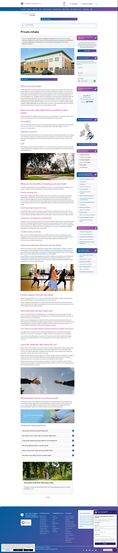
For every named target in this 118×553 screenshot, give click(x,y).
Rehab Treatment (48, 9)
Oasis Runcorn (43, 523)
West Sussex (55, 531)
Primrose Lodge (43, 524)
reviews (23, 405)
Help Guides (86, 9)
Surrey (54, 519)
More (37, 488)
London (54, 516)
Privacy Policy (68, 531)
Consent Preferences (69, 538)
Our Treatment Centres (76, 9)
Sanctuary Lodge (43, 528)
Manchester (55, 517)
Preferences (8, 550)
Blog (91, 9)
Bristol (54, 526)
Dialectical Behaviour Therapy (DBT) (46, 253)
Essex (54, 524)
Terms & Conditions (69, 535)
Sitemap (67, 536)
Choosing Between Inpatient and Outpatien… (40, 483)
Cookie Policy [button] (28, 547)
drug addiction (33, 258)
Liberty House (43, 517)
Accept (28, 550)
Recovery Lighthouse (44, 526)
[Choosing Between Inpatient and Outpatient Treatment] (47, 471)
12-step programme (43, 252)
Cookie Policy (68, 533)
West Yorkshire (56, 523)
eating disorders (55, 258)
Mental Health (65, 9)
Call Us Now (87, 50)
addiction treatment (61, 38)
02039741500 (68, 540)
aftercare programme (39, 298)
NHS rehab (52, 187)
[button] (46, 497)
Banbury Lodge (43, 516)
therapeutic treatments (61, 248)
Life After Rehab (68, 528)
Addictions (35, 9)
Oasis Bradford (43, 521)
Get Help (74, 4)
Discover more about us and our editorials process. (87, 524)
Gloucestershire (56, 528)
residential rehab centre (29, 126)
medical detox (49, 248)
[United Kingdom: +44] (79, 81)
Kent (54, 521)
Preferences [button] (23, 548)
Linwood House (43, 519)
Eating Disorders (57, 9)
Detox (40, 9)
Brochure (67, 530)
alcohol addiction (25, 258)
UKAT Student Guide (69, 521)
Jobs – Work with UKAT (70, 526)
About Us (29, 9)
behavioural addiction (43, 258)
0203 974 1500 (87, 4)
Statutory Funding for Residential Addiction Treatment (69, 518)
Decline (18, 550)
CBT (33, 253)
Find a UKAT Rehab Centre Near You (87, 144)
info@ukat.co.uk (68, 542)
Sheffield (54, 530)
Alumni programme (55, 226)
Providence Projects (44, 530)
